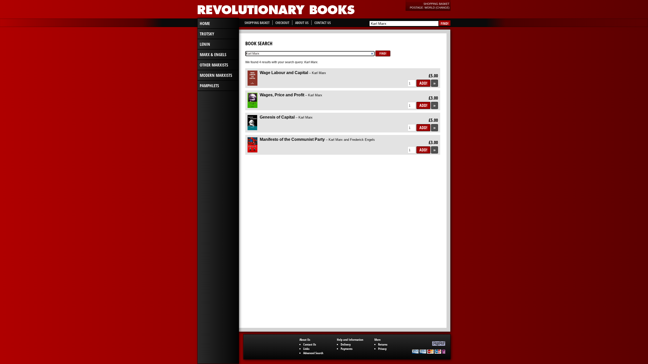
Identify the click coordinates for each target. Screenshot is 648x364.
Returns (382, 344)
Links (306, 349)
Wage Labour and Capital (293, 73)
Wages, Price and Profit (291, 95)
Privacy (382, 349)
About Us (302, 22)
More (377, 339)
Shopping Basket (436, 3)
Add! (423, 83)
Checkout (282, 22)
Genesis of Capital (286, 117)
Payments (346, 349)
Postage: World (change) (430, 7)
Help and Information (350, 339)
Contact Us (322, 22)
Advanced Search (313, 353)
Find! (445, 23)
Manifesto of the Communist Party (317, 139)
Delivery (346, 344)
